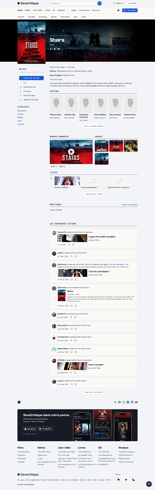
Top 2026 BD (103, 452)
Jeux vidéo (64, 447)
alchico (60, 253)
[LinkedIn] (132, 403)
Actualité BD (103, 464)
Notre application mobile (36, 480)
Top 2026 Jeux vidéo (66, 452)
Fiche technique (56, 79)
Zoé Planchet (63, 337)
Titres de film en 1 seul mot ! (117, 267)
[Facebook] (119, 403)
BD (100, 447)
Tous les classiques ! (116, 264)
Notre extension (53, 480)
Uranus (60, 381)
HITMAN (61, 360)
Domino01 (61, 314)
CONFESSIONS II (126, 455)
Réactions (55, 204)
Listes (53, 172)
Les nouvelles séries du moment (47, 463)
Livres (81, 447)
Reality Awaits (124, 458)
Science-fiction (80, 71)
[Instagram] (123, 403)
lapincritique (62, 348)
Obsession (21, 455)
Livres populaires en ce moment (87, 465)
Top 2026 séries (44, 452)
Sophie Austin (130, 115)
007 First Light (63, 455)
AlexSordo (61, 264)
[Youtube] (136, 403)
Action (89, 71)
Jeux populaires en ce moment (67, 465)
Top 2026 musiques (126, 452)
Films (61, 35)
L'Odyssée (21, 458)
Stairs (80, 35)
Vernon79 (61, 232)
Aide (63, 480)
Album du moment (126, 462)
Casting (54, 91)
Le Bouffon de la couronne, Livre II (85, 459)
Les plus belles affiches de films (90, 267)
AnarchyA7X (62, 325)
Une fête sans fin (105, 455)
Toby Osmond (115, 115)
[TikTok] (128, 403)
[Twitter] (115, 403)
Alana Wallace (100, 115)
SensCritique (54, 35)
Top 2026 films (23, 452)
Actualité (20, 462)
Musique (123, 447)
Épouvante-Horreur (70, 35)
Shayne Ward (55, 115)
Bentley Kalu (70, 115)
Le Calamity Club (85, 455)
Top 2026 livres (84, 452)
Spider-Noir (42, 455)
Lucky (40, 458)
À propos (21, 480)
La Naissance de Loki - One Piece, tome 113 (107, 459)
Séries (41, 447)
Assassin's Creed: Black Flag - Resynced (67, 459)
